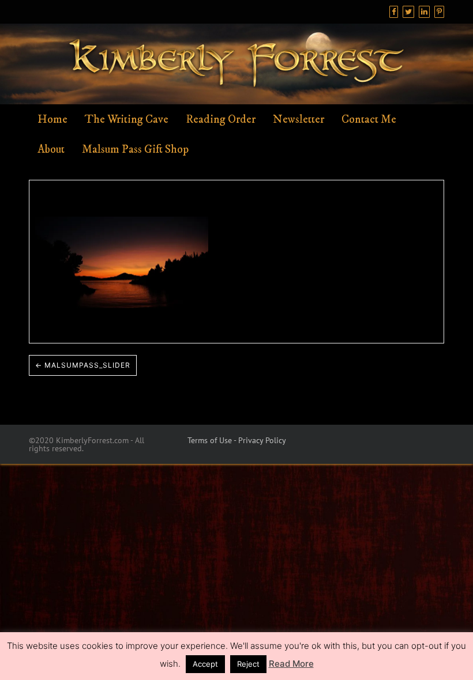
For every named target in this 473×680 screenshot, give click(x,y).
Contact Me (368, 119)
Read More (291, 663)
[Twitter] (408, 11)
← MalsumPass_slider (82, 365)
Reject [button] (248, 663)
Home (52, 119)
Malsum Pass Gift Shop (135, 149)
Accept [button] (205, 663)
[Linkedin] (424, 11)
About (51, 149)
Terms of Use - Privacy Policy (236, 440)
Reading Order (221, 119)
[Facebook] (393, 11)
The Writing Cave (126, 119)
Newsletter (298, 119)
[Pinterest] (439, 11)
